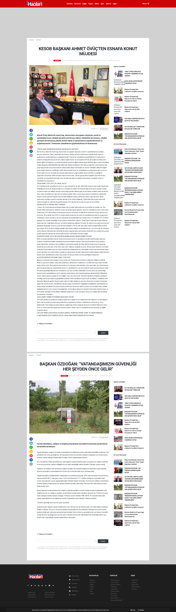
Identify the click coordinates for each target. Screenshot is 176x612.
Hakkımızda (31, 592)
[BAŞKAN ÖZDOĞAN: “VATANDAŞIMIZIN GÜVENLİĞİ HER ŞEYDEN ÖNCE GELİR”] (69, 407)
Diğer (115, 4)
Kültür (97, 4)
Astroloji (134, 589)
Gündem (70, 4)
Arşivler (74, 587)
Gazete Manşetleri (116, 600)
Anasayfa (31, 40)
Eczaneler (114, 587)
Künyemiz (75, 591)
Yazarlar (74, 583)
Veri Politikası (32, 597)
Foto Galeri (75, 576)
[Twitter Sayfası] (32, 585)
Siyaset (108, 4)
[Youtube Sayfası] (39, 585)
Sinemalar (114, 593)
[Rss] (46, 585)
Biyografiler (135, 584)
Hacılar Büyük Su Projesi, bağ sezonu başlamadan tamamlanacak (134, 212)
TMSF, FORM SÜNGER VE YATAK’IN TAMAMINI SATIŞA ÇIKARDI (134, 74)
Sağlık (84, 4)
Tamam (141, 610)
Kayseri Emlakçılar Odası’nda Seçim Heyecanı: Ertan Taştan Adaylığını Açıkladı (134, 151)
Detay (133, 610)
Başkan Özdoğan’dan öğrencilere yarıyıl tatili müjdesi (132, 109)
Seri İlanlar (114, 596)
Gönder (103, 333)
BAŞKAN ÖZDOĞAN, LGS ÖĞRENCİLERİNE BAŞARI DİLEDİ (133, 161)
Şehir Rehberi (115, 598)
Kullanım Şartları (50, 592)
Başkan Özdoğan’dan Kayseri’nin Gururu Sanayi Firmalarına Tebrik (133, 99)
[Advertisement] (88, 23)
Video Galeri (76, 580)
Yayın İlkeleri (32, 595)
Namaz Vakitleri (115, 584)
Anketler (134, 582)
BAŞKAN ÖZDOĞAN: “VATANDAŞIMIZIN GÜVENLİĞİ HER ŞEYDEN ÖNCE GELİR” (134, 136)
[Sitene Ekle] (54, 585)
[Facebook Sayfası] (29, 585)
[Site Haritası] (50, 585)
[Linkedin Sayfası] (43, 585)
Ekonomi (77, 4)
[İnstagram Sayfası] (36, 585)
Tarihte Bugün (115, 591)
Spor (102, 4)
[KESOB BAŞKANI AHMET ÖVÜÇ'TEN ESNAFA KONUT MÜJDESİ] (69, 95)
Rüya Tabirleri (135, 587)
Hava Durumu (115, 580)
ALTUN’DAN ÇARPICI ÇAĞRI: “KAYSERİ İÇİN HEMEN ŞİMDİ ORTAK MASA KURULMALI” (134, 170)
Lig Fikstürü (114, 589)
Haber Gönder (49, 597)
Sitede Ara (134, 580)
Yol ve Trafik (114, 582)
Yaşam (90, 4)
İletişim (73, 595)
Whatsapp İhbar (50, 595)
